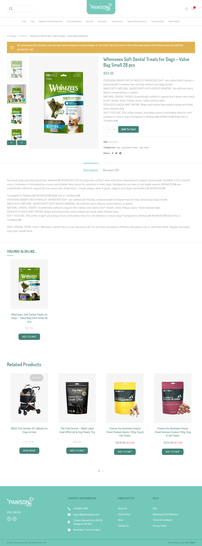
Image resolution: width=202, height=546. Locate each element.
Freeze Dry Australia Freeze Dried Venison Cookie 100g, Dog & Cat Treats (173, 432)
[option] (16, 69)
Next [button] (21, 142)
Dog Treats (144, 148)
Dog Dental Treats (129, 148)
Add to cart (128, 129)
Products (23, 36)
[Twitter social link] (116, 153)
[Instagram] (14, 519)
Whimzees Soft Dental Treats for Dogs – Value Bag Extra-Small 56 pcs (29, 318)
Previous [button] (11, 142)
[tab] (90, 168)
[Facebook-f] (9, 519)
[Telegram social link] (120, 153)
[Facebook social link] (112, 153)
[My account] (186, 9)
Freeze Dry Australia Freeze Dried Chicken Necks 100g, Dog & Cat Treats (125, 432)
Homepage (12, 36)
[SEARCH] (11, 9)
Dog (118, 148)
